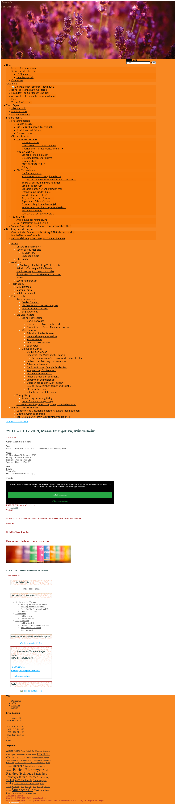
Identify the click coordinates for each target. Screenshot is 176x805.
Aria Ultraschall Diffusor (29, 130)
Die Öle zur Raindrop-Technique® (34, 126)
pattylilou (14, 507)
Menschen (41, 763)
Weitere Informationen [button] (60, 501)
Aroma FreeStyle (26, 751)
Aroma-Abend (13, 750)
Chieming (20, 754)
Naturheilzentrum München (35, 766)
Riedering (34, 783)
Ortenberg (9, 770)
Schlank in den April (32, 185)
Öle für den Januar (31, 173)
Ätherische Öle (22, 790)
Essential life (20, 614)
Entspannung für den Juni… (36, 191)
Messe (22, 505)
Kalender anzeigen (22, 676)
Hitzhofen (10, 763)
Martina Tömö (19, 111)
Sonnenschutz (29, 160)
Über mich (17, 80)
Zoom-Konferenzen (21, 102)
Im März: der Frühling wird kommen (41, 182)
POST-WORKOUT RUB (33, 164)
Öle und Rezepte (20, 136)
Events (14, 99)
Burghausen (46, 751)
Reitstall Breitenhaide (23, 784)
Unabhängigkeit (24, 77)
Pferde (45, 770)
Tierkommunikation (29, 611)
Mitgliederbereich (20, 114)
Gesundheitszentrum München (36, 758)
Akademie (11, 83)
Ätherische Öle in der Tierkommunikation (33, 95)
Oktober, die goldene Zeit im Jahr (39, 204)
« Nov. (9, 740)
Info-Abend (18, 763)
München (18, 765)
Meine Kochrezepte (26, 139)
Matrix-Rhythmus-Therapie (25, 235)
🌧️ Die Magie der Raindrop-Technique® (33, 86)
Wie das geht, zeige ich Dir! (31, 643)
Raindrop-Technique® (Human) (34, 604)
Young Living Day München (41, 787)
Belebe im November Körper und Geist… (44, 207)
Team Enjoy (12, 105)
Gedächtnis (20, 758)
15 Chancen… (23, 74)
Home (9, 65)
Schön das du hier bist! (23, 71)
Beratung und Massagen (19, 229)
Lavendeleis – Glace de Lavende (39, 145)
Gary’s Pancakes (30, 142)
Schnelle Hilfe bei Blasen (35, 154)
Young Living (18, 216)
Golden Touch (10, 760)
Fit (12, 758)
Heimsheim (47, 760)
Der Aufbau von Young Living (32, 222)
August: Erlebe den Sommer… (38, 198)
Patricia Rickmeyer (27, 769)
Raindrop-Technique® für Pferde (29, 89)
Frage (14, 758)
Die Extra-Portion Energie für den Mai (42, 188)
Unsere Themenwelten (23, 68)
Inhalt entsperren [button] (60, 495)
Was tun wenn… (25, 151)
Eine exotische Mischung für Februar (41, 176)
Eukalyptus (27, 167)
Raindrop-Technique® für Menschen (27, 775)
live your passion (20, 120)
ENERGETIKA (30, 754)
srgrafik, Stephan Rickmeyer (92, 800)
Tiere (42, 784)
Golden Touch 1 (25, 123)
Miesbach (9, 766)
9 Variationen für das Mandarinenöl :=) (42, 148)
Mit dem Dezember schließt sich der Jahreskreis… (38, 212)
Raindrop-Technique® (20, 773)
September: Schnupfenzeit (36, 201)
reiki (15, 784)
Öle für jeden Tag (29, 793)
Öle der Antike (16, 793)
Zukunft (8, 790)
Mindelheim (30, 505)
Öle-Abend (39, 790)
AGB (13, 703)
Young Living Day (26, 787)
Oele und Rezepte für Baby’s (37, 157)
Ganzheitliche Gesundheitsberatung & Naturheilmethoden (42, 232)
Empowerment (24, 133)
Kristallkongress (32, 763)
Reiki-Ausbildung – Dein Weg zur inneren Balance (38, 238)
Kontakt (14, 708)
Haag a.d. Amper (21, 760)
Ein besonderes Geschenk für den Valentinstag (52, 179)
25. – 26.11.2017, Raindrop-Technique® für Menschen (27, 570)
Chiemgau (10, 754)
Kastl (24, 763)
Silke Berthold (18, 108)
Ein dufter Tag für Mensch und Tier (30, 92)
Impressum (15, 705)
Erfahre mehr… (14, 117)
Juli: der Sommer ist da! (34, 195)
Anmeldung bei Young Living (31, 219)
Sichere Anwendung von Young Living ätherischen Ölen (41, 225)
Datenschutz (16, 701)
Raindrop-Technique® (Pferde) (33, 607)
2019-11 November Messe (17, 421)
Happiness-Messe (35, 760)
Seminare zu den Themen (25, 602)
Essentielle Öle (6, 2)
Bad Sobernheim (37, 751)
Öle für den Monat (26, 170)
